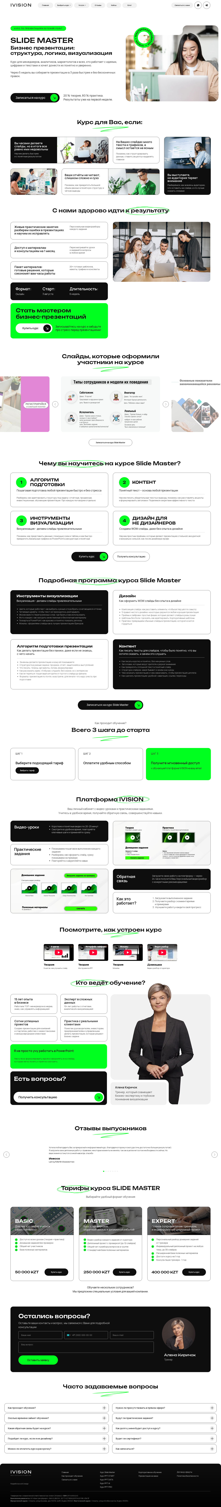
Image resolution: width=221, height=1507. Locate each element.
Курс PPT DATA (106, 1479)
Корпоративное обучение (150, 1472)
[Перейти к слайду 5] (112, 1171)
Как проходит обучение (72, 1476)
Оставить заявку (38, 1360)
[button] (131, 556)
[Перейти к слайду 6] (115, 1171)
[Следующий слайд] (166, 404)
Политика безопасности (188, 1476)
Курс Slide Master (107, 1472)
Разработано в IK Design (19, 1484)
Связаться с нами (69, 1479)
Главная (65, 1472)
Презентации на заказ (148, 1476)
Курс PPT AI (105, 1483)
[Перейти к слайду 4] (110, 1171)
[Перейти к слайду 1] (103, 1171)
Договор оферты (184, 1472)
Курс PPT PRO (106, 1487)
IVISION (21, 5)
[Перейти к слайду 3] (108, 1171)
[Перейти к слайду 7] (117, 1171)
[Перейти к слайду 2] (105, 1171)
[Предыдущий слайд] (55, 404)
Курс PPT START (107, 1476)
